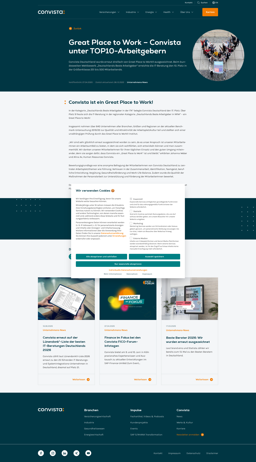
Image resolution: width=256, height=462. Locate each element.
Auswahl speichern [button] (154, 256)
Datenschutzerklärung (112, 233)
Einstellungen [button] (119, 236)
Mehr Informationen (113, 274)
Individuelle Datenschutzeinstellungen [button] (128, 270)
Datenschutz (132, 274)
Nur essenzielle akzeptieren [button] (128, 264)
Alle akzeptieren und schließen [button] (101, 256)
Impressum (147, 274)
